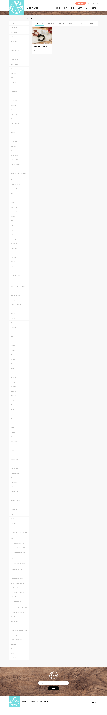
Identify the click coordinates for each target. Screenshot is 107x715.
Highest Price (82, 23)
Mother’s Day (14, 414)
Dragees (13, 318)
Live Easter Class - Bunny (16, 569)
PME (12, 514)
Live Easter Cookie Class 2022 (18, 552)
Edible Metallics (14, 64)
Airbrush (13, 261)
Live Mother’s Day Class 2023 (17, 578)
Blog (87, 8)
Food (12, 418)
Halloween (13, 36)
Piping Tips (13, 132)
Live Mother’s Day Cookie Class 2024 (18, 564)
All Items (13, 23)
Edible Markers (14, 96)
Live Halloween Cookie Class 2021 (19, 630)
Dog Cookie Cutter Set (40, 46)
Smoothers (13, 82)
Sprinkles (13, 309)
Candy (12, 225)
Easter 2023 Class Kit (16, 304)
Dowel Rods (14, 91)
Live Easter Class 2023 (16, 626)
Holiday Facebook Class (16, 639)
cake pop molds (15, 123)
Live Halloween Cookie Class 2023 (19, 607)
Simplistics (42, 711)
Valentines (13, 386)
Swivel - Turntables (15, 184)
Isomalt (13, 234)
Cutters (12, 202)
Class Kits (13, 616)
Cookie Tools (14, 141)
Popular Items (39, 23)
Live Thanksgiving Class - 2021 (18, 612)
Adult (12, 427)
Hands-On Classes (15, 500)
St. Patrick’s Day (14, 436)
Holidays (13, 382)
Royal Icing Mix (14, 211)
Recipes (72, 8)
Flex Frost (13, 257)
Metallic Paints (14, 657)
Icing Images (14, 505)
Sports (12, 332)
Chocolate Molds (15, 68)
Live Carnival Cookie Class (17, 587)
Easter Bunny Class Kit (16, 295)
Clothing (13, 345)
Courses (58, 8)
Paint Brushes (14, 128)
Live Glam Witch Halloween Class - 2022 (19, 557)
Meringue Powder (15, 169)
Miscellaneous (14, 327)
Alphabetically (50, 23)
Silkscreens (14, 146)
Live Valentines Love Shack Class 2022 (18, 537)
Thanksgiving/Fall (15, 459)
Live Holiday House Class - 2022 (18, 635)
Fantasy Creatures (15, 473)
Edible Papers (14, 239)
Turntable (13, 109)
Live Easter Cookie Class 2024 (18, 543)
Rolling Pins (14, 100)
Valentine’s (13, 341)
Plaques (13, 432)
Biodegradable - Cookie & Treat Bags (18, 178)
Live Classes (14, 523)
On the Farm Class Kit (16, 291)
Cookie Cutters (14, 322)
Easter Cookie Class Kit (16, 271)
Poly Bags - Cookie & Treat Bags (18, 173)
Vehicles (13, 350)
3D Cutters (13, 363)
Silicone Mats (14, 77)
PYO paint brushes (15, 164)
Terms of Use (87, 711)
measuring (13, 87)
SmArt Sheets (14, 243)
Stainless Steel (14, 468)
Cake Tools (13, 73)
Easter (12, 336)
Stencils (13, 216)
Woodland (13, 455)
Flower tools (14, 114)
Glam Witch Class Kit (16, 275)
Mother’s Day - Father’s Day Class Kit (18, 280)
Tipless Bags (14, 207)
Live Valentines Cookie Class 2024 (19, 532)
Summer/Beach (14, 441)
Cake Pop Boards (15, 137)
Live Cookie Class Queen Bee (17, 583)
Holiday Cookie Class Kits (17, 300)
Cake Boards (14, 105)
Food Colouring (14, 59)
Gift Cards (13, 518)
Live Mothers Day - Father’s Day (18, 574)
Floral (12, 404)
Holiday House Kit (15, 621)
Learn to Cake (14, 644)
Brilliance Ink (14, 509)
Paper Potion (14, 248)
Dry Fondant (14, 230)
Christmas (13, 377)
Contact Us (95, 8)
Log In (89, 3)
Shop (65, 8)
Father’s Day (14, 395)
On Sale (91, 23)
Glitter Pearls (14, 313)
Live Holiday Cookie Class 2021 (18, 547)
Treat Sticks (14, 32)
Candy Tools (14, 27)
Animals (13, 359)
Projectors (13, 198)
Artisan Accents (14, 41)
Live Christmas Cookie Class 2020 (18, 527)
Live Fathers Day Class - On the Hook (18, 602)
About (80, 8)
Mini (12, 354)
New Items (61, 23)
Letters (12, 368)
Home (10, 17)
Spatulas (13, 118)
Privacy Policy (95, 711)
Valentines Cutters (15, 50)
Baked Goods (14, 482)
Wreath (13, 400)
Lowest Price (71, 23)
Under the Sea (14, 464)
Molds (12, 55)
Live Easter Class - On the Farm (18, 592)
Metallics (13, 46)
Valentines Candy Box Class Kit (18, 286)
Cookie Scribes (14, 155)
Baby (12, 423)
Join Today (81, 3)
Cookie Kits (13, 266)
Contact (46, 702)
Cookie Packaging (15, 189)
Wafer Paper (14, 252)
